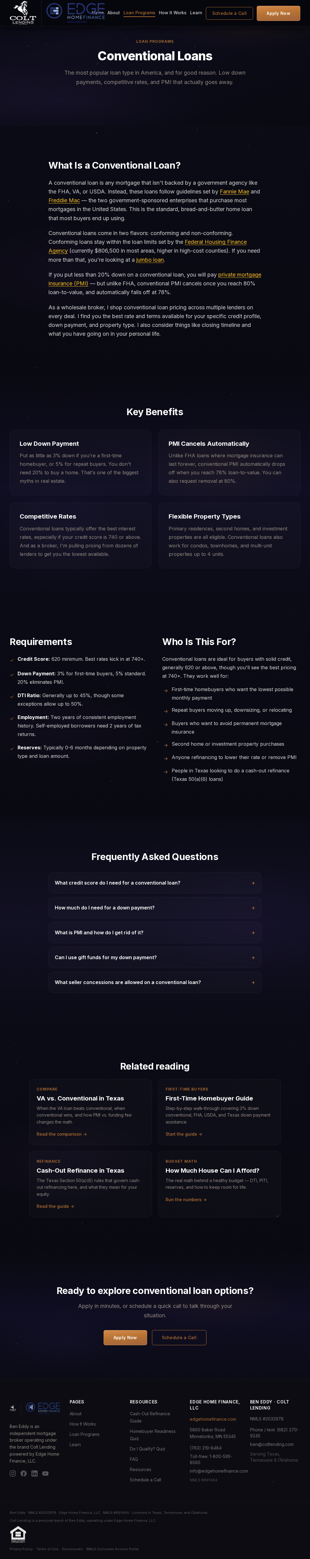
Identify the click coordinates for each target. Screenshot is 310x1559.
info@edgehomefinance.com (219, 1470)
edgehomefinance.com (213, 1419)
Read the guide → (55, 1206)
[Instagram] (13, 1473)
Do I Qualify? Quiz (147, 1448)
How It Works (172, 12)
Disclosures (72, 1549)
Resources (140, 1469)
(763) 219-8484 (206, 1447)
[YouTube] (45, 1473)
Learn (196, 12)
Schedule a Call (229, 13)
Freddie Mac (64, 200)
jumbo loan (150, 260)
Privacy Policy (21, 1549)
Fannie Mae (234, 191)
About (113, 12)
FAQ (134, 1459)
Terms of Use (47, 1549)
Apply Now (278, 13)
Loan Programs (139, 12)
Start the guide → (184, 1134)
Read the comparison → (62, 1134)
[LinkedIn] (34, 1473)
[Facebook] (24, 1473)
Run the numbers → (186, 1199)
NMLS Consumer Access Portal (112, 1549)
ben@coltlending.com (272, 1444)
